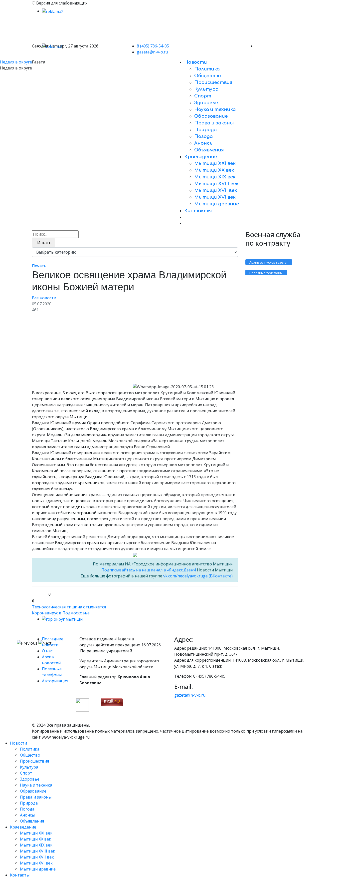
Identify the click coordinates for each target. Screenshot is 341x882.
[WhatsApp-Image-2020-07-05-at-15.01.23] (82, 350)
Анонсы (203, 143)
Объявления (209, 149)
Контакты (198, 210)
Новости (195, 62)
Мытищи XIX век (215, 176)
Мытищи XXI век (215, 163)
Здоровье (206, 102)
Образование (211, 116)
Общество (207, 75)
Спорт (202, 95)
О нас (47, 651)
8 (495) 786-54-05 (153, 46)
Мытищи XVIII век (216, 183)
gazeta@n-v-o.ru (152, 52)
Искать (43, 242)
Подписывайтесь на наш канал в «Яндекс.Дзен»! (148, 570)
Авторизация (55, 681)
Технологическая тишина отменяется (69, 607)
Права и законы (214, 122)
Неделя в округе (16, 62)
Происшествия (213, 82)
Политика (207, 68)
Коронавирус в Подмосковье (61, 613)
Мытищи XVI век (215, 197)
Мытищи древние (216, 203)
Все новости (44, 298)
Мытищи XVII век (215, 190)
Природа (205, 129)
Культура (206, 89)
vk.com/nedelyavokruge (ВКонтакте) (197, 576)
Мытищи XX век (214, 170)
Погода (203, 136)
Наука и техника (215, 109)
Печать (39, 266)
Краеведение (200, 156)
